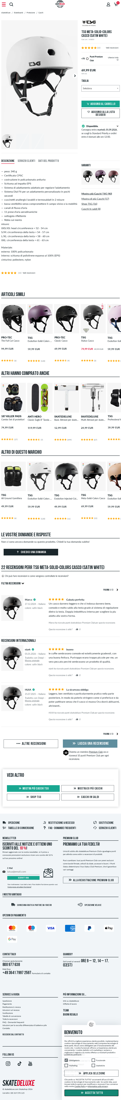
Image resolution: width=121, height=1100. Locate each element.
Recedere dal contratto (13, 1035)
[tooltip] (117, 60)
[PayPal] (89, 929)
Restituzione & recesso (61, 823)
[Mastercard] (12, 929)
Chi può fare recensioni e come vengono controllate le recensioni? (37, 576)
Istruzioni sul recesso (11, 1010)
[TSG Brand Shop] (100, 23)
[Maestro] (31, 929)
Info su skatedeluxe (71, 1001)
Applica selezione (94, 1073)
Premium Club (96, 752)
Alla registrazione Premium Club (93, 880)
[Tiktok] (19, 1064)
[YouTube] (30, 1064)
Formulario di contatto (41, 973)
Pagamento (7, 1004)
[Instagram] (8, 1064)
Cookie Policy (80, 1086)
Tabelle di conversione (21, 828)
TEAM (66, 1010)
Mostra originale (32, 660)
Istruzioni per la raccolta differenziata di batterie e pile (25, 1025)
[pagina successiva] (117, 589)
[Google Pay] (12, 940)
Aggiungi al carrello (102, 104)
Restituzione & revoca (12, 1007)
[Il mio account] (108, 4)
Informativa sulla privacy (98, 1086)
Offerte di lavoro (70, 1004)
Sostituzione (106, 823)
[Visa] (51, 929)
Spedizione (14, 823)
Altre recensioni (33, 744)
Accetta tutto (94, 1093)
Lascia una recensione (93, 744)
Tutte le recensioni (10, 1019)
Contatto (6, 1028)
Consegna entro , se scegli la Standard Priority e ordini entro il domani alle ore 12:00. (99, 131)
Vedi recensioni (112, 48)
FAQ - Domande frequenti (62, 828)
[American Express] (70, 929)
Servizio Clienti (107, 828)
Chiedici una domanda (33, 552)
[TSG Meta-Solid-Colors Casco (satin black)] (88, 182)
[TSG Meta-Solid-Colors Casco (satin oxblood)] (113, 182)
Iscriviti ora (23, 878)
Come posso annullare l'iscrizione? (19, 887)
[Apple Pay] (109, 929)
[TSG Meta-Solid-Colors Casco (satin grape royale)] (100, 182)
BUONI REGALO (70, 1014)
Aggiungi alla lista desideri (103, 114)
